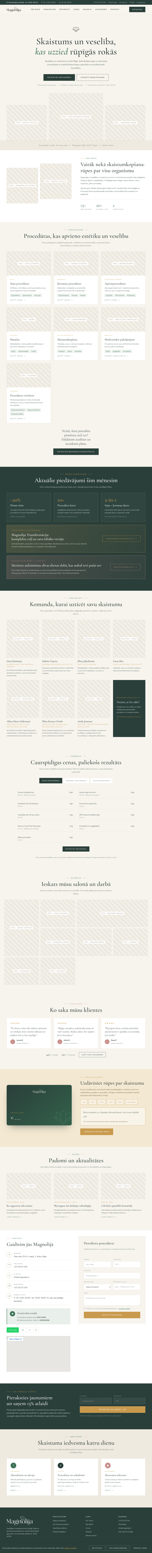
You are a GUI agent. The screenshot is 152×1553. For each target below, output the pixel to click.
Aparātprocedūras (60, 1528)
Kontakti (114, 9)
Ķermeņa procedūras (76, 781)
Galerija (87, 9)
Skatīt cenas (16, 300)
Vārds (86, 1259)
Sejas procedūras (50, 781)
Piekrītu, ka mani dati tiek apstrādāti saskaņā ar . (109, 1309)
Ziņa (86, 1293)
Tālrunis (117, 1259)
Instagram (141, 2)
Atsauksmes (101, 9)
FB (23, 1330)
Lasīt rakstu (13, 1217)
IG (36, 1330)
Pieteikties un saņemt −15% (112, 1409)
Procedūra (89, 1282)
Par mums (35, 9)
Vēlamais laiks (120, 1282)
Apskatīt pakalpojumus (93, 77)
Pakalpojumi (50, 9)
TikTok (132, 2)
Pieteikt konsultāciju (115, 356)
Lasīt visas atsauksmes (92, 1055)
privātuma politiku (124, 1309)
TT (29, 1330)
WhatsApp (112, 2)
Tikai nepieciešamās (118, 1548)
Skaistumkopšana (101, 781)
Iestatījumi (97, 1548)
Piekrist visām (140, 1548)
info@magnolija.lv (21, 1277)
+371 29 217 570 (99, 2)
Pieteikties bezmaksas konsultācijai (76, 452)
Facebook (123, 2)
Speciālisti (64, 9)
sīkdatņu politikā (70, 1548)
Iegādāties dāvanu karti (96, 1132)
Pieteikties (137, 9)
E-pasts (87, 1270)
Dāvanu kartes (91, 1535)
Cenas (77, 9)
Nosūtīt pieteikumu (112, 1315)
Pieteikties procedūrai (59, 77)
